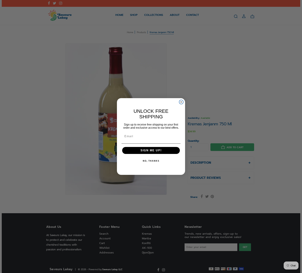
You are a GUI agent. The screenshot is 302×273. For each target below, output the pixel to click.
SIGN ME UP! (151, 150)
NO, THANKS (151, 161)
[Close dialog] (181, 102)
